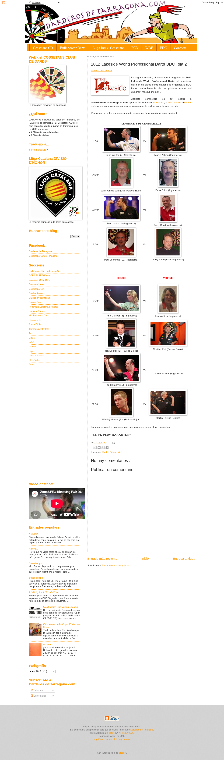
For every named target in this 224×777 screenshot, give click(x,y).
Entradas (38, 690)
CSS (131, 733)
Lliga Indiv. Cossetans (108, 47)
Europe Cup (35, 302)
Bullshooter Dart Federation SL (44, 271)
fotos (31, 364)
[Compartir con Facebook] (107, 447)
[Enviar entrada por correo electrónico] (113, 442)
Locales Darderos (38, 311)
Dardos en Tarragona (39, 298)
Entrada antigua (184, 558)
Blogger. (110, 733)
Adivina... (33, 548)
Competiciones (36, 284)
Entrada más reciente (102, 558)
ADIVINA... (34, 534)
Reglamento (35, 320)
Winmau (33, 346)
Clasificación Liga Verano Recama (60, 607)
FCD (134, 47)
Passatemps (35, 563)
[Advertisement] (54, 424)
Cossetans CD (43, 47)
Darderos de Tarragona (40, 251)
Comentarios (39, 695)
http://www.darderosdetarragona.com (112, 739)
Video (32, 338)
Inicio (145, 558)
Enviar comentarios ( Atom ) (116, 565)
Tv (30, 333)
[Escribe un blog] (99, 447)
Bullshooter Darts (72, 47)
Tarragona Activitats (39, 329)
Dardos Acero (109, 452)
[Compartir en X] (103, 447)
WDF (149, 47)
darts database (36, 355)
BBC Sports (174, 102)
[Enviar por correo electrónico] (95, 447)
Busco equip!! (36, 577)
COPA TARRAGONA (39, 275)
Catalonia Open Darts (40, 280)
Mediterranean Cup (38, 315)
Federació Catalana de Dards (43, 306)
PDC (163, 47)
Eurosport (158, 102)
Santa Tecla (35, 324)
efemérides (34, 360)
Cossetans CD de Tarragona (43, 256)
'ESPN (187, 102)
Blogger (122, 752)
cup (31, 351)
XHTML (123, 733)
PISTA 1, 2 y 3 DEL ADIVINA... (45, 592)
